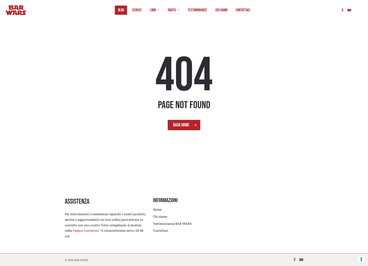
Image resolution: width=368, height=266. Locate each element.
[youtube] (349, 10)
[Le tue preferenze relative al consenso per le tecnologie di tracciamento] (361, 259)
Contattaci (160, 230)
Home (157, 209)
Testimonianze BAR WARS (172, 224)
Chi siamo (160, 216)
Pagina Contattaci (86, 230)
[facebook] (342, 10)
